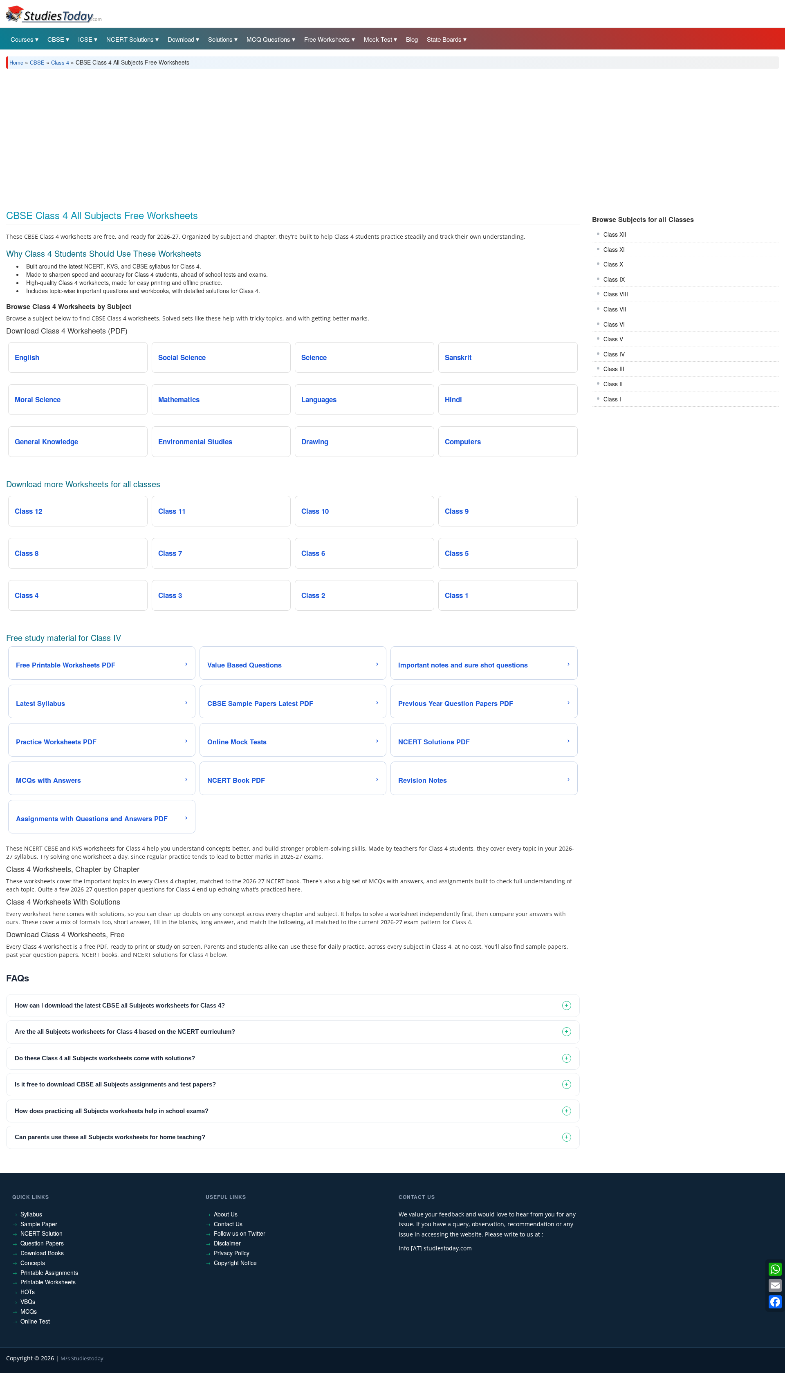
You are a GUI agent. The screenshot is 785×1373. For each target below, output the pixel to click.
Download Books (42, 1253)
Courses (22, 39)
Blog (412, 39)
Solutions (220, 39)
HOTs (27, 1292)
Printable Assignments (49, 1272)
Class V (613, 339)
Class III (613, 369)
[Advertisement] (251, 136)
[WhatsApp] (775, 1269)
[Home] (53, 13)
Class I (612, 399)
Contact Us (228, 1224)
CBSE (55, 39)
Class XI (614, 249)
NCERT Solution (41, 1233)
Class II (613, 384)
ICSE (85, 39)
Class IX (614, 279)
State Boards (444, 39)
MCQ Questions (268, 39)
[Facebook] (775, 1302)
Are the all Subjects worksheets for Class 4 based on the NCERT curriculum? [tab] (125, 1031)
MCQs (28, 1311)
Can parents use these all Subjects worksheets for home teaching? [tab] (110, 1136)
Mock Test (378, 39)
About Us (226, 1214)
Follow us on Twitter (239, 1233)
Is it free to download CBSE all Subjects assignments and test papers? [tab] (115, 1084)
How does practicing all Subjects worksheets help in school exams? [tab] (112, 1110)
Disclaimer (227, 1243)
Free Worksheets (327, 39)
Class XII (614, 234)
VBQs (27, 1301)
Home (16, 62)
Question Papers (42, 1243)
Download (181, 39)
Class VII (614, 309)
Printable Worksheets (48, 1282)
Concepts (32, 1263)
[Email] (775, 1285)
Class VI (614, 324)
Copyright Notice (235, 1263)
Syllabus (31, 1214)
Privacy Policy (231, 1253)
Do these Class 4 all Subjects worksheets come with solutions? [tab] (105, 1058)
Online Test (35, 1321)
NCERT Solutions (130, 39)
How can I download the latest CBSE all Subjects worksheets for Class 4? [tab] (120, 1005)
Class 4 (60, 62)
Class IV (614, 354)
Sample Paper (38, 1224)
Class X (613, 264)
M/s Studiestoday (82, 1358)
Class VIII (615, 294)
